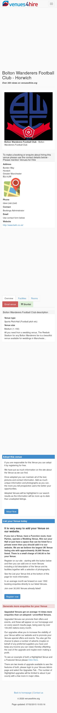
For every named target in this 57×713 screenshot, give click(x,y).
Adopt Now (11, 511)
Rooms (34, 298)
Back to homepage (22, 692)
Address (7, 164)
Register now (12, 596)
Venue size (9, 325)
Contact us (38, 692)
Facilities (22, 298)
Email (5, 214)
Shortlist (27, 304)
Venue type (9, 317)
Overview (9, 298)
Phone (6, 199)
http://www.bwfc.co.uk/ (13, 225)
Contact (7, 206)
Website (7, 221)
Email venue (10, 304)
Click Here (33, 659)
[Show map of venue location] (28, 187)
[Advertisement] (28, 38)
